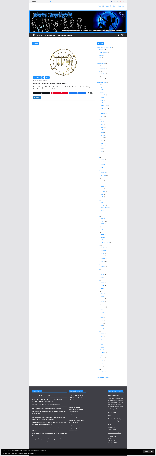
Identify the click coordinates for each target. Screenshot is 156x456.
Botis (102, 148)
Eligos (102, 181)
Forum (100, 6)
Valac (102, 344)
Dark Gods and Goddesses (104, 47)
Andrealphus (104, 105)
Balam (102, 127)
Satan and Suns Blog (113, 421)
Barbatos (103, 130)
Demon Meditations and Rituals (105, 61)
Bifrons (102, 146)
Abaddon (103, 68)
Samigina (103, 315)
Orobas (47, 77)
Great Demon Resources (65, 35)
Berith (102, 143)
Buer (102, 151)
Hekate (101, 55)
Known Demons (37, 77)
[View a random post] (122, 35)
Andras (102, 103)
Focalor (102, 186)
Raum (102, 296)
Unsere (102, 333)
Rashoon (103, 293)
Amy (102, 100)
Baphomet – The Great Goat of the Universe (44, 396)
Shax (102, 323)
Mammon (103, 250)
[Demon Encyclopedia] (34, 35)
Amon (102, 97)
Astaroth (103, 113)
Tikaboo (110, 438)
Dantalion (103, 172)
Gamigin (103, 205)
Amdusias (103, 95)
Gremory (103, 210)
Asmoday (103, 111)
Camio (102, 159)
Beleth (102, 138)
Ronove (102, 299)
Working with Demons (103, 377)
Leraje (102, 234)
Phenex (102, 285)
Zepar (102, 374)
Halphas (103, 221)
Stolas (102, 328)
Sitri (102, 325)
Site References (50, 35)
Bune (102, 154)
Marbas (103, 256)
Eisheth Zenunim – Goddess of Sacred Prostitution (46, 404)
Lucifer (102, 240)
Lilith (100, 58)
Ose (102, 277)
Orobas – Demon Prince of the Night (50, 83)
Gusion (102, 213)
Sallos (102, 312)
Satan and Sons (112, 427)
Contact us (121, 6)
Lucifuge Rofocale (105, 242)
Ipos (102, 229)
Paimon (103, 283)
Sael (102, 309)
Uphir (102, 336)
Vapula (102, 350)
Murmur (103, 261)
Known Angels (101, 63)
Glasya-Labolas (105, 207)
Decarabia (103, 175)
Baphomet (101, 50)
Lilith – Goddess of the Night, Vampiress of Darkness (50, 1)
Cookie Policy (33, 453)
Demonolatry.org (112, 442)
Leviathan (103, 237)
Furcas (102, 194)
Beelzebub (103, 135)
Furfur (102, 197)
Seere (102, 320)
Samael (102, 79)
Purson (102, 288)
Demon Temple (112, 429)
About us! (40, 35)
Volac (102, 363)
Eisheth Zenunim (103, 52)
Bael (102, 124)
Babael (102, 121)
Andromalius (104, 108)
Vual (102, 366)
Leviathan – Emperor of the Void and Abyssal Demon (76, 409)
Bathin (102, 132)
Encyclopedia (107, 6)
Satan (102, 317)
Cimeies (103, 162)
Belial (102, 140)
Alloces (102, 92)
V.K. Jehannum (112, 436)
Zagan (102, 371)
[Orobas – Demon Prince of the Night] (63, 62)
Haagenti (103, 218)
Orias (102, 272)
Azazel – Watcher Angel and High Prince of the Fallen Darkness (77, 428)
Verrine (102, 358)
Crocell (102, 167)
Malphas (103, 248)
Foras (102, 189)
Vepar (102, 355)
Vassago (103, 352)
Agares (102, 87)
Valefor (102, 347)
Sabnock (103, 307)
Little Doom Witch (112, 440)
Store (114, 6)
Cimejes (103, 164)
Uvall (102, 339)
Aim (102, 89)
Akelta (45, 80)
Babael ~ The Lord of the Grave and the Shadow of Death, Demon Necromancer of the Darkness (77, 400)
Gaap (102, 202)
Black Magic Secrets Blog (114, 419)
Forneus (103, 191)
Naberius (103, 266)
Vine (102, 360)
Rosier (102, 301)
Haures (102, 223)
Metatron (103, 73)
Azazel (102, 116)
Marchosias (104, 258)
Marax (102, 253)
